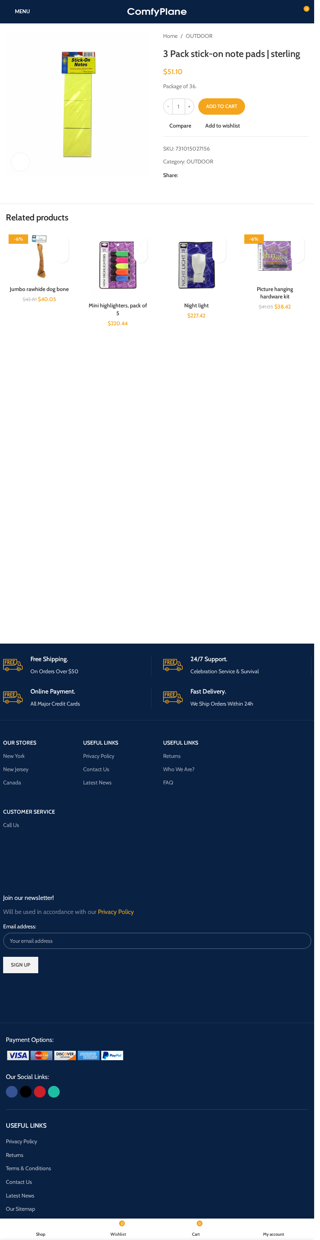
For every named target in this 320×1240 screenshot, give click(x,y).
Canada (12, 782)
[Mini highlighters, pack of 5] (117, 265)
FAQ (168, 782)
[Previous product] (285, 36)
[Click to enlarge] (20, 162)
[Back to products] (294, 36)
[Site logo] (157, 10)
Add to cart (221, 106)
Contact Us (96, 769)
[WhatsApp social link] (210, 175)
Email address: (19, 926)
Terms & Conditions (28, 1168)
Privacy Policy (98, 755)
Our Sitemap (20, 1208)
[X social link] (192, 175)
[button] (62, 256)
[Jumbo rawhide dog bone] (39, 257)
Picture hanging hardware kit (275, 293)
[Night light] (196, 265)
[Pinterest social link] (201, 175)
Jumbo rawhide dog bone (39, 289)
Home (170, 35)
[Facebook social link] (182, 175)
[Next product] (303, 36)
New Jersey (15, 769)
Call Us (11, 824)
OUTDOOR (199, 35)
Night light (196, 305)
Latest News (97, 782)
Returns (172, 755)
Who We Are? (178, 769)
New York (14, 755)
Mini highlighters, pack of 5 (118, 309)
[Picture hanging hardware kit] (275, 257)
